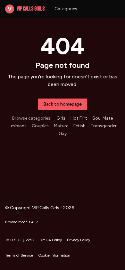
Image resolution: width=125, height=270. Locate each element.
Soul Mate (102, 118)
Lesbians (18, 126)
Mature (61, 126)
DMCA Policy (50, 240)
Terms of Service (19, 255)
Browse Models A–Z (21, 222)
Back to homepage (62, 104)
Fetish (79, 126)
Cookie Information (54, 255)
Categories (65, 9)
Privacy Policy (78, 240)
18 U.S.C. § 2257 (19, 240)
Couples (40, 126)
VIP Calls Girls (26, 8)
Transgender (104, 126)
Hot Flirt (79, 118)
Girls (60, 118)
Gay (63, 133)
